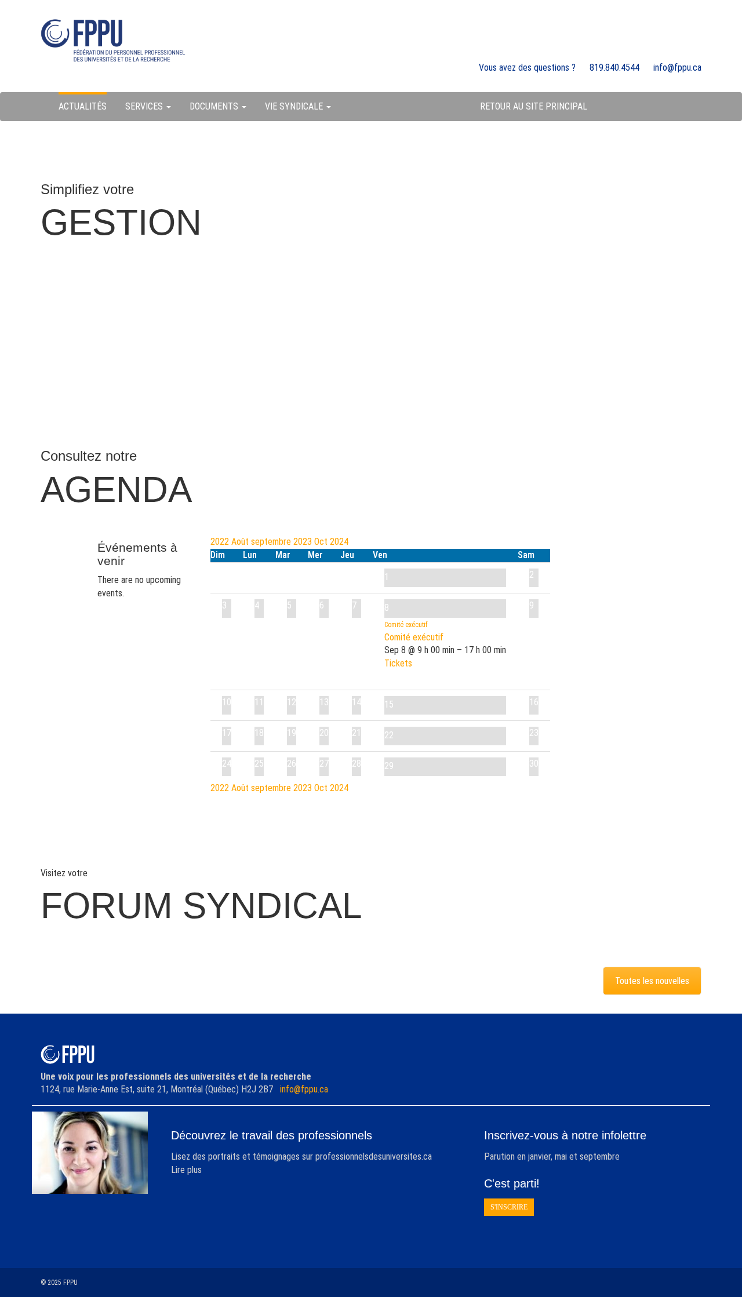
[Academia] (113, 41)
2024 (339, 541)
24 (226, 763)
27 (324, 763)
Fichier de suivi (362, 311)
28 (356, 763)
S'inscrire (509, 1207)
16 (534, 702)
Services (145, 106)
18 (259, 732)
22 (389, 735)
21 (356, 732)
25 (259, 763)
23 (534, 732)
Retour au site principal (533, 106)
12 (291, 702)
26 (291, 763)
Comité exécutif (413, 637)
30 (534, 763)
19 (291, 732)
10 (226, 702)
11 (259, 702)
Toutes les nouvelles (652, 980)
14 (356, 702)
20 (324, 732)
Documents (215, 106)
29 (389, 765)
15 (389, 704)
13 (324, 702)
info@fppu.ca (304, 1089)
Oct (322, 541)
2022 (220, 541)
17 (226, 732)
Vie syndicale (295, 106)
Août (241, 541)
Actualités (83, 106)
